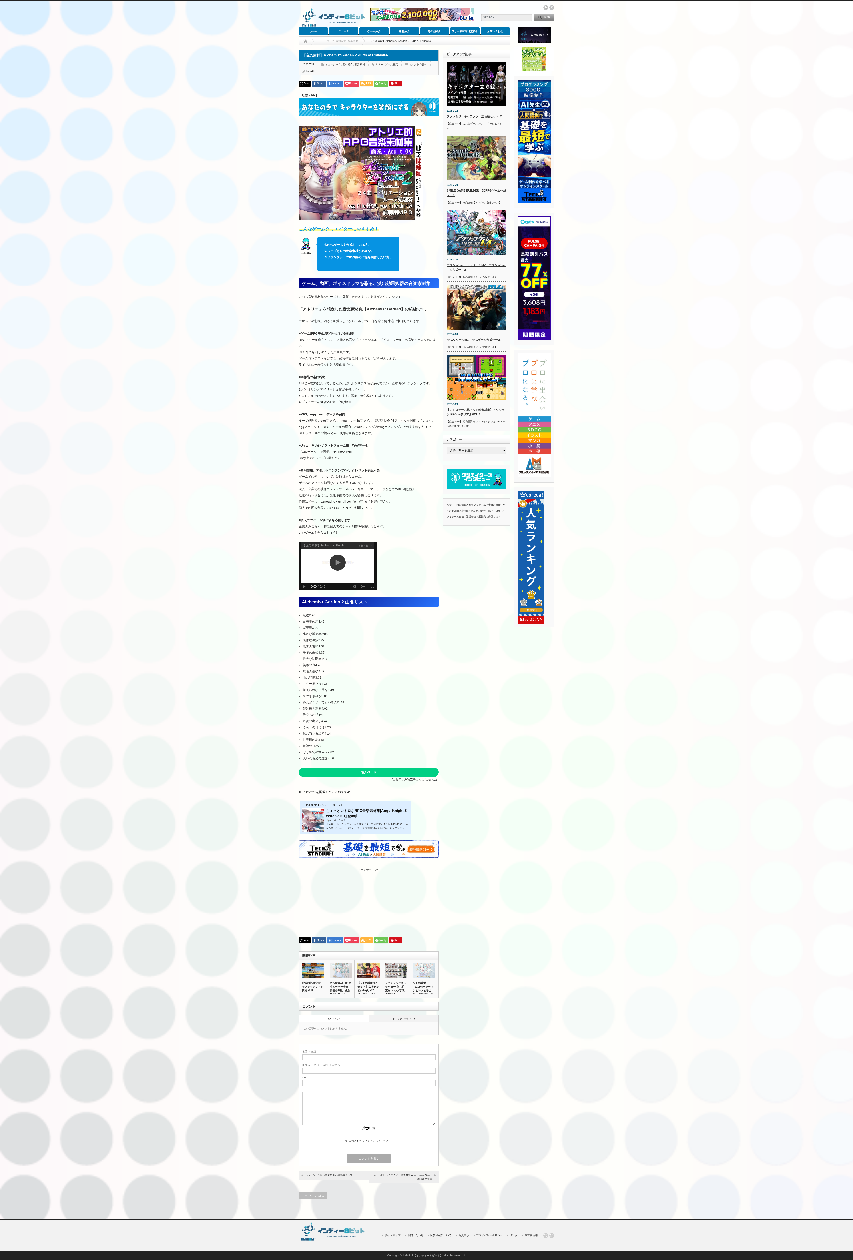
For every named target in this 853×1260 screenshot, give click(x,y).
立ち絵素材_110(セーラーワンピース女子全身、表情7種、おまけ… (423, 990)
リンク (514, 1235)
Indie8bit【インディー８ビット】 (423, 1255)
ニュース (343, 31)
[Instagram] (551, 1235)
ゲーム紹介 (374, 31)
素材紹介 (404, 31)
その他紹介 (434, 31)
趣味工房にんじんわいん (420, 779)
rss (545, 7)
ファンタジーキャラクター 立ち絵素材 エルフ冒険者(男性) (396, 988)
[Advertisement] (369, 903)
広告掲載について (441, 1235)
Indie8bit (311, 71)
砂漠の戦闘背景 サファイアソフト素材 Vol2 (312, 986)
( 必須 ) (309, 1051)
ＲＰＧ (379, 64)
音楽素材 (359, 64)
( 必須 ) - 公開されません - (321, 1064)
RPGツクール (308, 339)
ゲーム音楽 (391, 64)
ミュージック (333, 64)
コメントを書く (418, 64)
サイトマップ (393, 1235)
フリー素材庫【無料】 (465, 31)
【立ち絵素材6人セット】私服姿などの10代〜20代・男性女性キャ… (368, 990)
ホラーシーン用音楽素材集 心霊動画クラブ (329, 1175)
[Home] (305, 41)
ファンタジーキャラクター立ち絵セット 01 (475, 116)
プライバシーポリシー (489, 1235)
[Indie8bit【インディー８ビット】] (332, 26)
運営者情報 (531, 1235)
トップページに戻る (313, 1195)
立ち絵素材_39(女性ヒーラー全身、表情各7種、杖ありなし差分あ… (340, 988)
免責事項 (463, 1235)
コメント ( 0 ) (334, 1018)
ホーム (313, 31)
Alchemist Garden (384, 309)
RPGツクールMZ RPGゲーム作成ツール (474, 339)
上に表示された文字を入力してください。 (368, 1140)
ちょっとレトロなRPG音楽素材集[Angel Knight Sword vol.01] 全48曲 (402, 1177)
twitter (551, 7)
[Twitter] (545, 1235)
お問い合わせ (495, 31)
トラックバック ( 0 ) (404, 1018)
